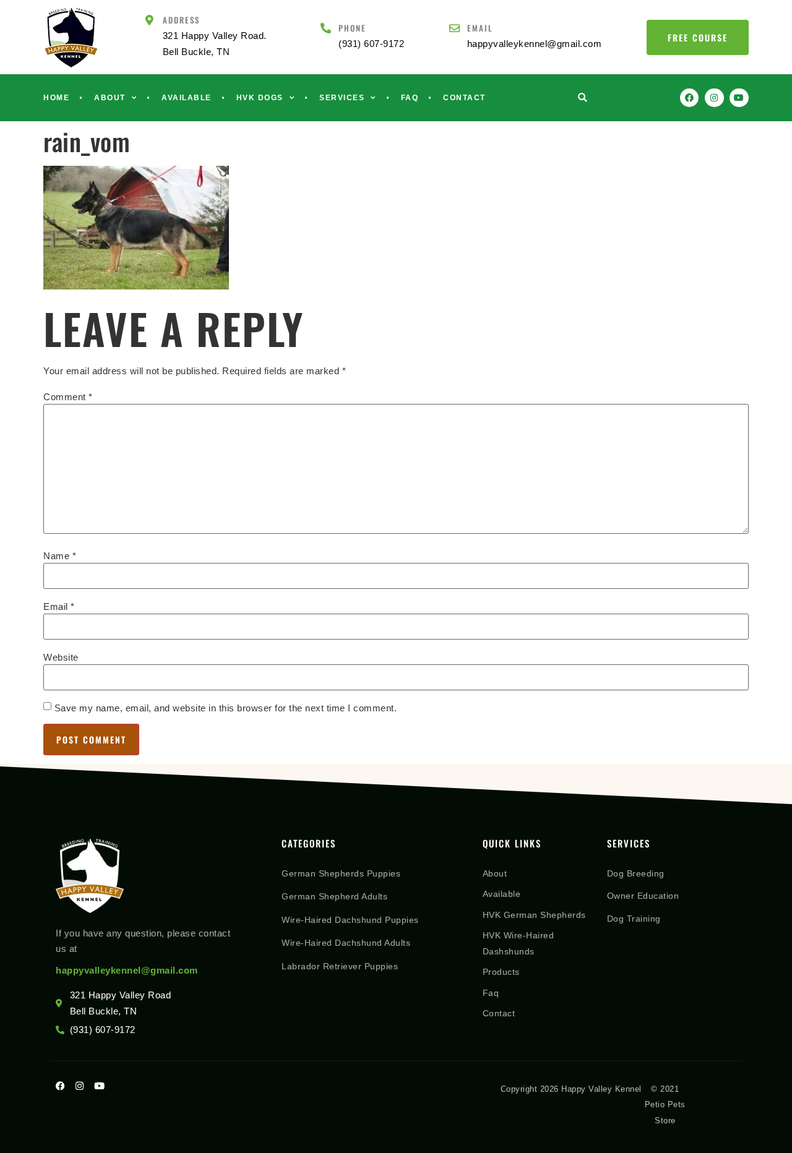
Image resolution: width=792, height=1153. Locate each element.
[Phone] (326, 28)
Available (186, 97)
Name (59, 555)
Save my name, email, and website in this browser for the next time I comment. (225, 708)
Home (56, 97)
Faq (410, 97)
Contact (464, 97)
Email (480, 28)
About (110, 97)
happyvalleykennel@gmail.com (127, 970)
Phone (352, 28)
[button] (582, 98)
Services (341, 97)
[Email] (454, 28)
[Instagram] (714, 98)
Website (61, 657)
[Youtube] (739, 98)
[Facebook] (689, 98)
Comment (68, 396)
